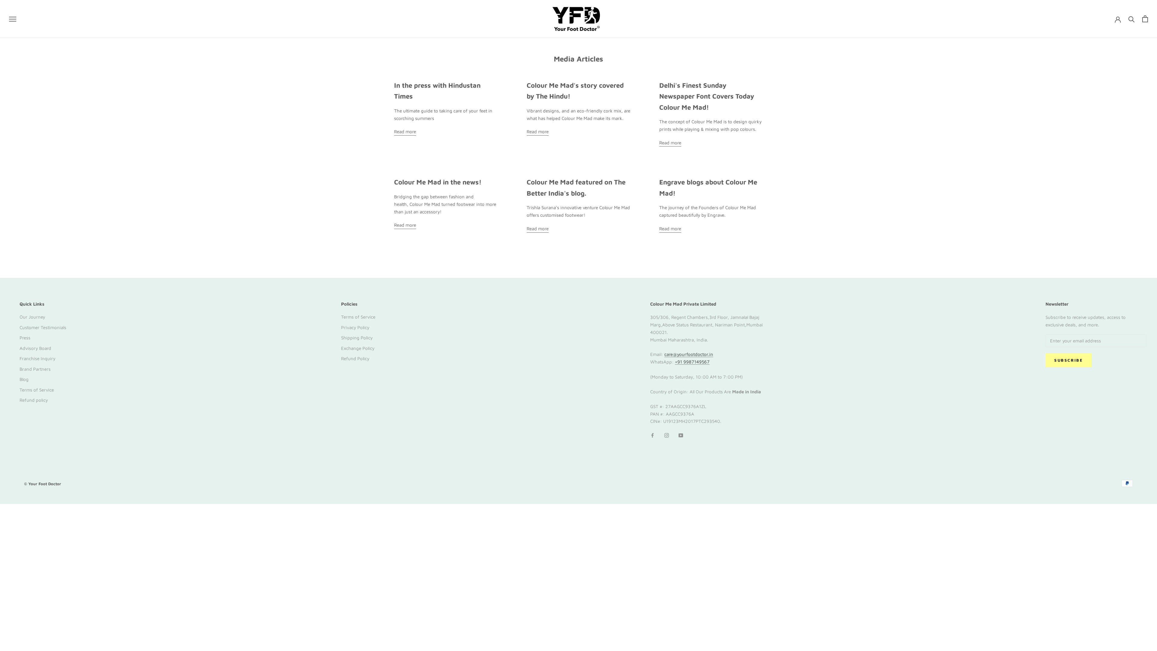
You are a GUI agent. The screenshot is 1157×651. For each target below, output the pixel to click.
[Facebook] (652, 435)
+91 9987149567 (692, 361)
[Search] (1131, 19)
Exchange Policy (358, 348)
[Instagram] (666, 435)
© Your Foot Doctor (42, 483)
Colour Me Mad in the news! (437, 182)
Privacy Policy (355, 327)
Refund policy (34, 400)
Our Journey (32, 316)
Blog (24, 379)
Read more (405, 131)
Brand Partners (35, 369)
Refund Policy (355, 358)
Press (25, 337)
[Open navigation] (12, 19)
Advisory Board (35, 348)
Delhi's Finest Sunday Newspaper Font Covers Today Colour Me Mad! (706, 96)
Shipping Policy (357, 337)
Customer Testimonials (43, 327)
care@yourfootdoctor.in (688, 354)
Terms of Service (37, 389)
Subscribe (1068, 360)
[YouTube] (681, 435)
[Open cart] (1145, 18)
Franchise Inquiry (37, 358)
